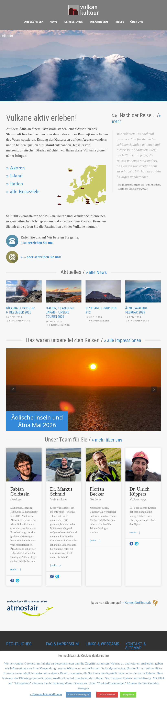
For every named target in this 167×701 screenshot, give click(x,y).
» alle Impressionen (122, 340)
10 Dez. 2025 (14, 317)
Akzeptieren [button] (128, 694)
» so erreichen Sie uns (37, 243)
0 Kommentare (19, 320)
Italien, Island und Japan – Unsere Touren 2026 (60, 312)
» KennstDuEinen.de (137, 603)
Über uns (136, 21)
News (53, 21)
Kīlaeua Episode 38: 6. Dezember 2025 (20, 310)
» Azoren (15, 167)
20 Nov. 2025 (54, 321)
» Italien (14, 183)
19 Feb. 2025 (133, 317)
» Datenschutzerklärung (46, 694)
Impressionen (73, 21)
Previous (13, 389)
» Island (14, 175)
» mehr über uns (107, 440)
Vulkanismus (99, 21)
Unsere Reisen (34, 21)
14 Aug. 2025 (94, 317)
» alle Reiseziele (23, 191)
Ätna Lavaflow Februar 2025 (136, 310)
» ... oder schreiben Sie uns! (41, 257)
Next (154, 389)
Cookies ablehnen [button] (107, 694)
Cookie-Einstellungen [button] (78, 694)
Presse (119, 21)
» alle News (96, 272)
